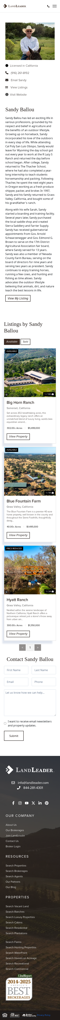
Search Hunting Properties (21, 947)
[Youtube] (26, 803)
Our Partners (13, 881)
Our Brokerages (15, 830)
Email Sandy (18, 80)
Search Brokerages (17, 871)
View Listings (19, 87)
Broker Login (13, 846)
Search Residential (16, 928)
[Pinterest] (46, 803)
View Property (18, 436)
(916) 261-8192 (20, 73)
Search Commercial (17, 969)
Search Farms (13, 942)
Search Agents (14, 876)
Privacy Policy (43, 1015)
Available (12, 341)
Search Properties (16, 865)
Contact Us (12, 841)
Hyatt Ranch (17, 599)
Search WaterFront (16, 953)
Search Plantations (16, 933)
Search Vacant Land (17, 906)
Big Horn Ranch (20, 402)
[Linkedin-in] (40, 803)
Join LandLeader (15, 835)
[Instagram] (20, 803)
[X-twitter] (33, 803)
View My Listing (18, 298)
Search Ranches (15, 911)
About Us (11, 825)
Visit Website (18, 94)
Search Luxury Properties (20, 917)
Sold (25, 341)
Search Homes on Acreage (21, 958)
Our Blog (11, 887)
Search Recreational (17, 963)
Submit (13, 736)
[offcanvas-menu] (54, 6)
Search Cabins (14, 922)
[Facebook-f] (13, 803)
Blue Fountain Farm (24, 501)
